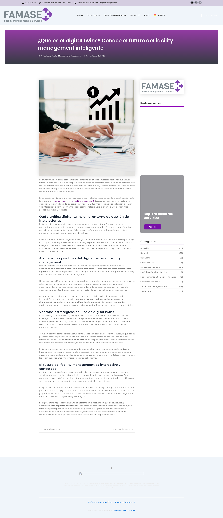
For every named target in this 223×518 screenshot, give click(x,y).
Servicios (135, 15)
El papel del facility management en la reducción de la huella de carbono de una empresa (162, 169)
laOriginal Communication (124, 510)
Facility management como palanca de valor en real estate (161, 153)
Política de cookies (116, 502)
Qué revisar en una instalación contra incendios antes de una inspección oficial (162, 141)
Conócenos (93, 15)
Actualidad (46, 56)
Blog (147, 15)
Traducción (76, 56)
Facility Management (115, 15)
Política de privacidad (97, 502)
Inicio (80, 15)
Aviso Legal (130, 502)
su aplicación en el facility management (74, 201)
